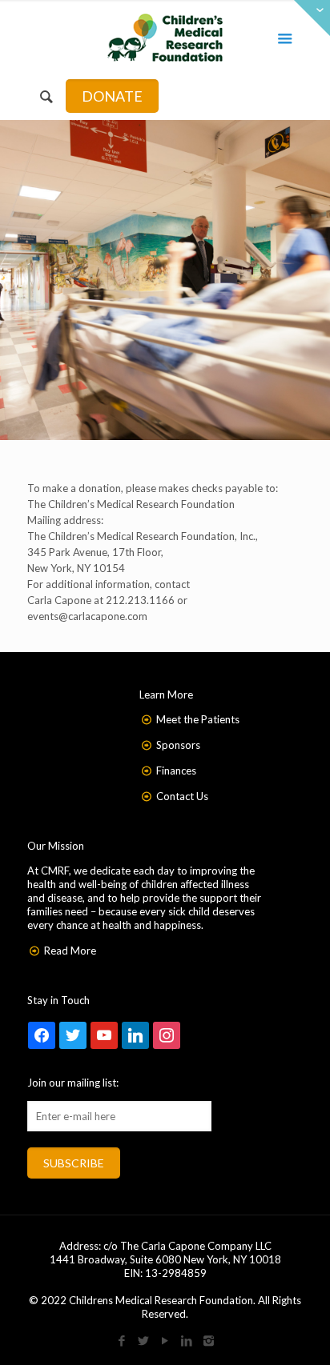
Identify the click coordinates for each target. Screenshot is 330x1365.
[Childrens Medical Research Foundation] (165, 36)
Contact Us (182, 796)
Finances (176, 770)
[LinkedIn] (187, 1340)
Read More (70, 950)
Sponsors (178, 745)
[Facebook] (122, 1340)
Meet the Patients (197, 719)
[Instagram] (208, 1340)
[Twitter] (143, 1340)
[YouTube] (165, 1340)
